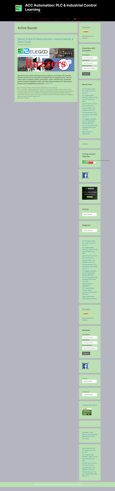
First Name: (86, 55)
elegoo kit (20, 96)
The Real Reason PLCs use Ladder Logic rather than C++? (89, 114)
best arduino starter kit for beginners (63, 94)
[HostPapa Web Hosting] (87, 415)
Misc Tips (57, 19)
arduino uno (51, 91)
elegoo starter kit (27, 96)
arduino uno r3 (38, 92)
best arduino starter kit (47, 94)
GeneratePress (77, 484)
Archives (85, 378)
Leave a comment (24, 98)
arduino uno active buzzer (62, 91)
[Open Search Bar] (98, 19)
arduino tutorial (44, 91)
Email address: (87, 65)
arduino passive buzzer (52, 89)
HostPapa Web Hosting (89, 405)
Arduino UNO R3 (31, 87)
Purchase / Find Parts (43, 19)
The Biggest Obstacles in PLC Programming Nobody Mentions (89, 121)
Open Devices (45, 87)
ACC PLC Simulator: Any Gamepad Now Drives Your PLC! (89, 127)
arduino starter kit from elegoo (31, 91)
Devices (38, 87)
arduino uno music (29, 92)
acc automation (23, 89)
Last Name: (86, 60)
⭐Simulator (77, 19)
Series (30, 19)
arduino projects (63, 89)
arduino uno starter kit (58, 92)
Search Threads (88, 19)
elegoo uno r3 (36, 96)
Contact (67, 19)
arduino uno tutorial (35, 94)
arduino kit (42, 89)
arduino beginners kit (33, 89)
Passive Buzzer (53, 87)
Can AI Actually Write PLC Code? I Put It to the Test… (88, 91)
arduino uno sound (47, 92)
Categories (85, 392)
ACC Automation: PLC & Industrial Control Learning (60, 7)
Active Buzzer (23, 87)
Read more (49, 83)
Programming (20, 19)
